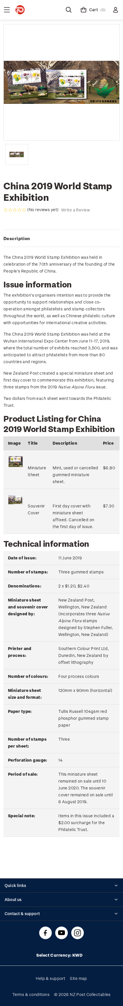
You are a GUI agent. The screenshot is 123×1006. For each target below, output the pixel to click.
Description (16, 238)
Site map (78, 978)
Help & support (50, 978)
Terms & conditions (30, 994)
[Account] (115, 9)
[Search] (68, 9)
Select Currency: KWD (59, 955)
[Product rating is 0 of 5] (14, 210)
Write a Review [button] (75, 209)
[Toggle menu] (7, 10)
